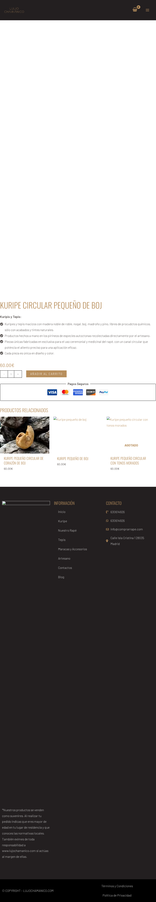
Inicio (61, 512)
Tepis (61, 540)
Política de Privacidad (117, 895)
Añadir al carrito (46, 373)
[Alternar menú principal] (147, 10)
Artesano (64, 558)
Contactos (65, 568)
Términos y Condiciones (117, 886)
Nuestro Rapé (67, 530)
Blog (61, 577)
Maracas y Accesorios (72, 549)
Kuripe (62, 521)
